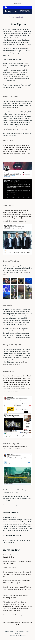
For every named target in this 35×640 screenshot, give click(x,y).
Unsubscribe (12, 635)
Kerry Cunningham (12, 344)
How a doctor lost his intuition (12, 580)
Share (18, 622)
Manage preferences (21, 635)
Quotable (6, 364)
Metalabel (19, 133)
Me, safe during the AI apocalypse (13, 615)
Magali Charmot (10, 96)
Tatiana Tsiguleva (11, 261)
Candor (23, 153)
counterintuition (7, 129)
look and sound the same (11, 386)
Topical (10, 448)
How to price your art (9, 561)
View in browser (17, 3)
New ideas (23, 362)
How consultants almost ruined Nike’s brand (17, 572)
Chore (5, 587)
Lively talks (15, 389)
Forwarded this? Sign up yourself (22, 16)
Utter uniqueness (15, 153)
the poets (21, 76)
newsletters (6, 320)
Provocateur (17, 448)
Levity (4, 221)
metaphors (23, 129)
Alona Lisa (8, 140)
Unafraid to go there (19, 221)
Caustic (5, 448)
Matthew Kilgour (11, 443)
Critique (9, 221)
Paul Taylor (8, 205)
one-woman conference (10, 391)
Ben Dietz (7, 304)
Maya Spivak (9, 371)
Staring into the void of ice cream (13, 555)
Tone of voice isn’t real (10, 568)
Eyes (28, 153)
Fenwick (5, 16)
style (14, 129)
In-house (5, 595)
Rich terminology (14, 364)
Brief (21, 272)
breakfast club (14, 329)
